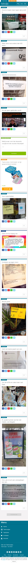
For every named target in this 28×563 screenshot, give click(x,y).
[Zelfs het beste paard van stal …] (14, 360)
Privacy (9, 555)
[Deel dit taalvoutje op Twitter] (6, 32)
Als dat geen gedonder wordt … (12, 110)
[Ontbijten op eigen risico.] (14, 276)
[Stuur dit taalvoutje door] (14, 32)
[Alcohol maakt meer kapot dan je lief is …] (14, 22)
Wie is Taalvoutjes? (6, 556)
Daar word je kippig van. (10, 233)
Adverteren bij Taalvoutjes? (19, 556)
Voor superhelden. (8, 196)
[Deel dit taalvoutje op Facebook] (3, 32)
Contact (22, 555)
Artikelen (6, 535)
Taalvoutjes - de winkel (6, 546)
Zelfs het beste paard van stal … (12, 349)
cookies (3, 559)
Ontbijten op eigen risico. (10, 262)
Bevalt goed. (6, 301)
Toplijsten (6, 532)
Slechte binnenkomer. (9, 75)
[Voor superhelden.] (14, 208)
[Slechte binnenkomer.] (14, 87)
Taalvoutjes (4, 0)
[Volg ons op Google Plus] (14, 552)
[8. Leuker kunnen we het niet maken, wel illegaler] (14, 445)
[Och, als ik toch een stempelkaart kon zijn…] (14, 493)
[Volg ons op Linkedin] (18, 552)
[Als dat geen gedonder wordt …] (14, 119)
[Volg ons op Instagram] (9, 552)
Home (5, 526)
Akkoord (14, 561)
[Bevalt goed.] (14, 319)
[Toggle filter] (18, 3)
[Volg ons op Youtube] (20, 552)
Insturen (5, 538)
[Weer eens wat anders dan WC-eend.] (14, 54)
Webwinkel (12, 0)
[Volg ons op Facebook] (7, 552)
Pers (5, 555)
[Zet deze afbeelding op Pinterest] (8, 32)
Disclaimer (15, 555)
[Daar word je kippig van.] (14, 241)
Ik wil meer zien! (14, 514)
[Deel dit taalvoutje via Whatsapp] (11, 32)
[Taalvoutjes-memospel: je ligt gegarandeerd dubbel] (14, 175)
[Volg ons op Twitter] (12, 552)
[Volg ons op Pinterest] (16, 552)
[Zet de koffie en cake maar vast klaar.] (14, 396)
